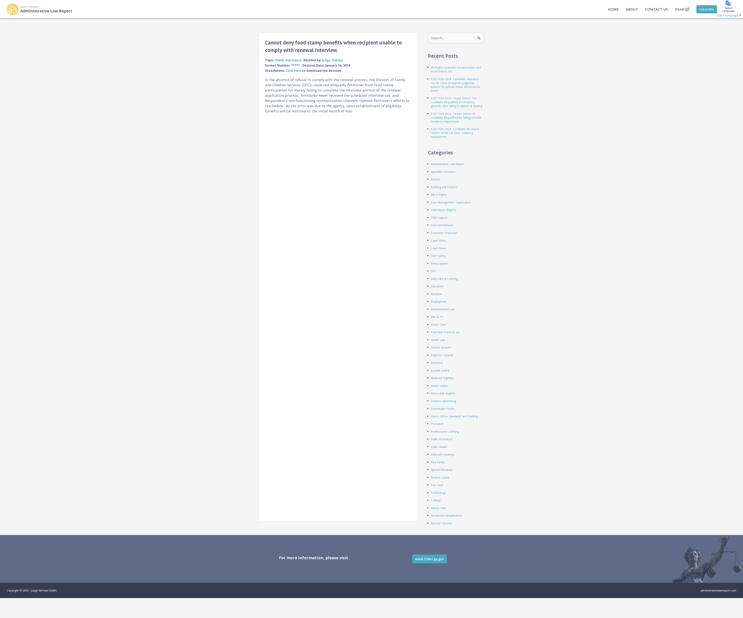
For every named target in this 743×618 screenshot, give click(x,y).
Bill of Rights (439, 194)
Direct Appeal (439, 263)
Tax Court (437, 485)
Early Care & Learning (444, 279)
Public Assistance (288, 60)
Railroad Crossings (442, 454)
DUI (433, 271)
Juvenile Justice (440, 370)
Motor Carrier (439, 386)
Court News (438, 240)
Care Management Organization (451, 202)
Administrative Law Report (447, 164)
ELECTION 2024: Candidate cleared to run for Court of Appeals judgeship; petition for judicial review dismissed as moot (455, 84)
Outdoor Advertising (443, 401)
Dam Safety (438, 256)
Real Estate (438, 462)
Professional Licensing (445, 431)
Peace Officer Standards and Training (454, 416)
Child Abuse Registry (443, 210)
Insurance (437, 363)
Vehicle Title (438, 508)
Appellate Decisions (443, 172)
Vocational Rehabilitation (446, 515)
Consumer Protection (444, 233)
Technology (438, 493)
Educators (437, 286)
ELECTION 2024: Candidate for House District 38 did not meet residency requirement (455, 133)
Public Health (439, 447)
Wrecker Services (441, 523)
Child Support (439, 217)
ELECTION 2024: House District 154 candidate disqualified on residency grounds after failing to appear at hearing (456, 102)
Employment (439, 301)
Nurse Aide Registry (443, 393)
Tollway (436, 500)
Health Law (438, 340)
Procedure (437, 424)
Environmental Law (443, 309)
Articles (435, 179)
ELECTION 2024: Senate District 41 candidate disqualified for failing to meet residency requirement (456, 117)
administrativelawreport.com (718, 590)
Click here (294, 70)
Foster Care (438, 324)
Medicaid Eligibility (442, 378)
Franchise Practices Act (445, 332)
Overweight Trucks (442, 408)
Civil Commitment (442, 225)
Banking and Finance (444, 187)
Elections (436, 294)
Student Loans (440, 477)
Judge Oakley (332, 60)
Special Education (442, 470)
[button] (706, 9)
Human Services (441, 347)
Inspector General (442, 355)
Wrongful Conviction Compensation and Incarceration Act (456, 69)
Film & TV (437, 317)
